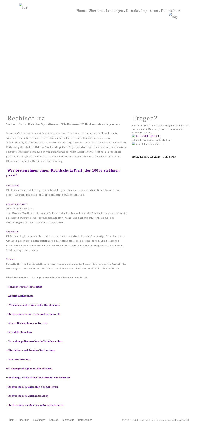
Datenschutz (85, 419)
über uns (24, 419)
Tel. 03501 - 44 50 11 (148, 135)
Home (12, 419)
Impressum (68, 419)
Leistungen (39, 419)
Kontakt (53, 419)
